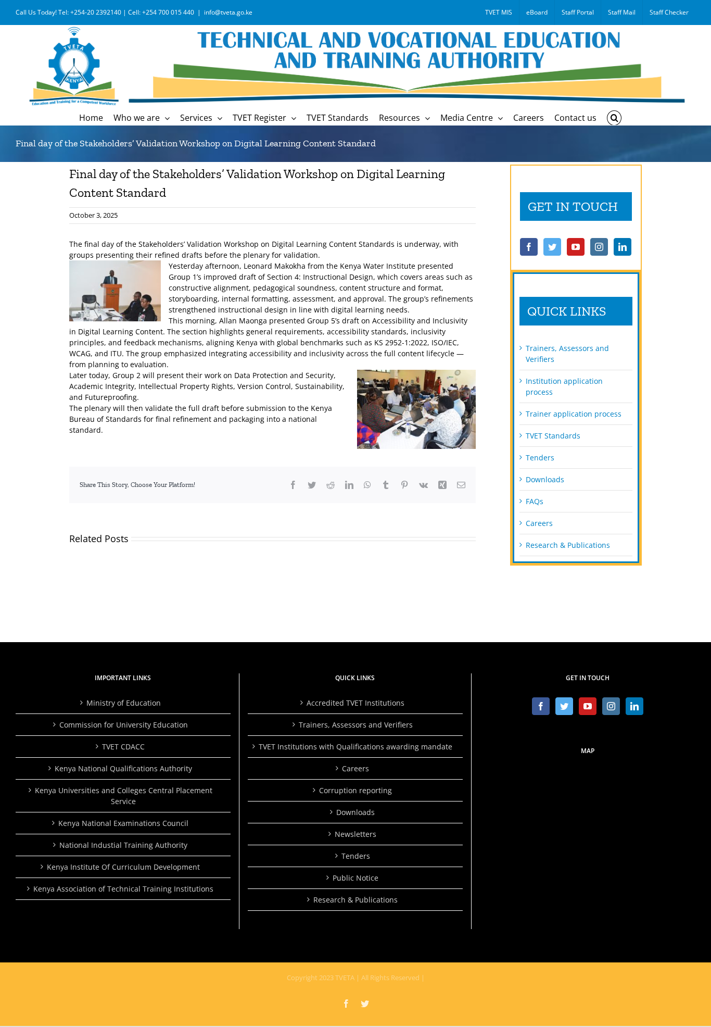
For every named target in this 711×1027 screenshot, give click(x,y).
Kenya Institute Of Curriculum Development (123, 867)
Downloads (545, 479)
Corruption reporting (355, 790)
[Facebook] (529, 247)
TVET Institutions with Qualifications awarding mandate (355, 747)
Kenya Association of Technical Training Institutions (123, 889)
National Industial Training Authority (123, 845)
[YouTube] (576, 247)
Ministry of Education (123, 703)
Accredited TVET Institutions (355, 703)
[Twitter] (552, 247)
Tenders (540, 457)
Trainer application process (573, 414)
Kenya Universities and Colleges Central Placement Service (123, 795)
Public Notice (355, 878)
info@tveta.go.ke (228, 12)
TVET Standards (553, 436)
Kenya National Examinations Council (123, 823)
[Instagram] (599, 247)
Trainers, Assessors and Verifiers (356, 725)
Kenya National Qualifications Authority (123, 768)
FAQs (534, 501)
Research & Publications (568, 545)
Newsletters (355, 834)
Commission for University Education (123, 725)
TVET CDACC (123, 747)
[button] (614, 117)
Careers (539, 523)
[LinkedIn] (622, 247)
